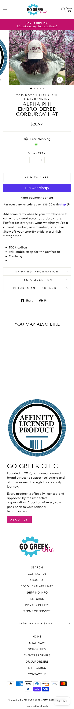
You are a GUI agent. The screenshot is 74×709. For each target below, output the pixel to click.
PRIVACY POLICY (37, 605)
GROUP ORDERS (37, 661)
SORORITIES (37, 649)
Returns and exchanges (37, 287)
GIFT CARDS (37, 668)
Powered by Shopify (37, 705)
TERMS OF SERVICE (37, 611)
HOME (37, 636)
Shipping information (37, 271)
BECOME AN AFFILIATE (37, 586)
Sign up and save (36, 623)
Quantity (37, 153)
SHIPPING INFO (37, 592)
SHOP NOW (37, 642)
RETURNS (37, 599)
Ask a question (37, 279)
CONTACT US (37, 573)
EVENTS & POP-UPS (37, 655)
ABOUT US (37, 580)
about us (19, 519)
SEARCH (37, 567)
